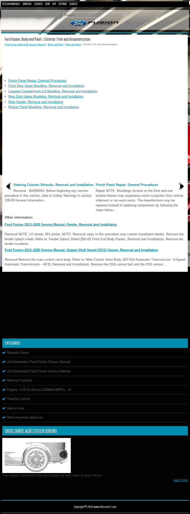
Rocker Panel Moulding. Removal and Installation (43, 107)
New (47, 4)
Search (73, 4)
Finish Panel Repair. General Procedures (37, 80)
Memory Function (19, 380)
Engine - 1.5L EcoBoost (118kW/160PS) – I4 (39, 390)
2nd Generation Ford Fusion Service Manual (38, 371)
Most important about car (25, 417)
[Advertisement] (95, 61)
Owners (27, 4)
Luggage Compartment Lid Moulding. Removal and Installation (52, 91)
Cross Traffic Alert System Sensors (31, 430)
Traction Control (18, 399)
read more (180, 480)
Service (38, 4)
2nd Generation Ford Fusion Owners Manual (38, 362)
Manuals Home (18, 353)
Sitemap (62, 4)
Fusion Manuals (11, 4)
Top (54, 4)
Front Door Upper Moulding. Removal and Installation (46, 86)
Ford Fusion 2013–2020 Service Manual (25, 44)
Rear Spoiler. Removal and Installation (35, 102)
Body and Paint (55, 44)
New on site (15, 408)
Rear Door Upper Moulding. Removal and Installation (45, 96)
